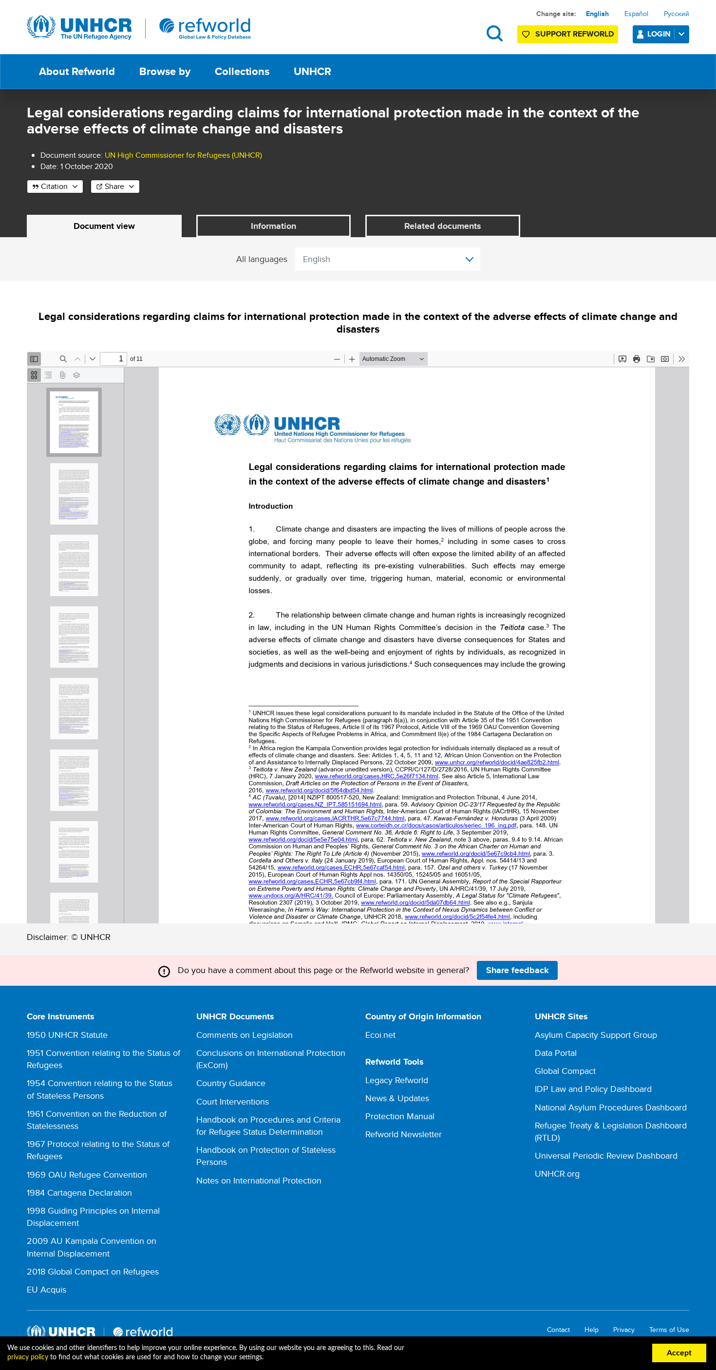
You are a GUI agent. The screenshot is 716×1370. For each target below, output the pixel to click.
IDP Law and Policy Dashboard (593, 1089)
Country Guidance (230, 1083)
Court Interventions (232, 1101)
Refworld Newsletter (403, 1134)
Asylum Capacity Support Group (596, 1035)
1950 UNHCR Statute (67, 1035)
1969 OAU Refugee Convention (87, 1174)
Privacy (624, 1329)
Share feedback (517, 970)
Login (659, 33)
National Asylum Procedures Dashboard (611, 1107)
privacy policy (27, 1357)
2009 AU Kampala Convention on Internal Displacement (91, 1247)
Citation (54, 186)
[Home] (139, 27)
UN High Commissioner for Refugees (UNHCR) (183, 155)
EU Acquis (46, 1289)
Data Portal (556, 1053)
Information (273, 226)
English (597, 14)
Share (114, 186)
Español (636, 14)
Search (495, 33)
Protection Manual (399, 1116)
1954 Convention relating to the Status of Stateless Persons (99, 1089)
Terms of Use (669, 1329)
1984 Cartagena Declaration (79, 1192)
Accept (679, 1353)
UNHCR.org (557, 1173)
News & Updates (397, 1098)
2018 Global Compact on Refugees (93, 1271)
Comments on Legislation (244, 1035)
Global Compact (565, 1071)
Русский (676, 14)
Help (591, 1329)
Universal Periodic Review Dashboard (606, 1155)
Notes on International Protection (258, 1180)
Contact (558, 1329)
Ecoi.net (380, 1035)
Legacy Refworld (396, 1080)
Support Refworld (574, 33)
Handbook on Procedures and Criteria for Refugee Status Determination (268, 1125)
